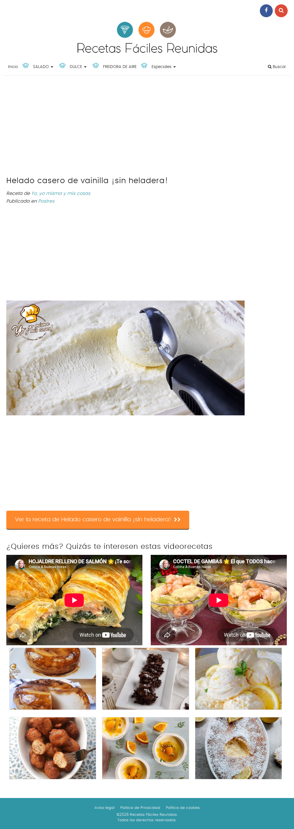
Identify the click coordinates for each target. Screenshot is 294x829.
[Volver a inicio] (147, 54)
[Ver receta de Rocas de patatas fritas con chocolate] (145, 679)
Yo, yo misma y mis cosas (60, 193)
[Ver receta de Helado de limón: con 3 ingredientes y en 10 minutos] (238, 679)
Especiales (161, 67)
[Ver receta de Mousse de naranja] (145, 748)
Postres (46, 201)
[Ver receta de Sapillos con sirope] (52, 748)
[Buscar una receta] (281, 10)
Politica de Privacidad (140, 808)
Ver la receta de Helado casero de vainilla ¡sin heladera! (93, 519)
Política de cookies (183, 808)
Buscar (279, 67)
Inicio (13, 67)
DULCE (76, 67)
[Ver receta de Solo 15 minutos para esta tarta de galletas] (52, 679)
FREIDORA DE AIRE (120, 67)
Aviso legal (104, 808)
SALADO (41, 67)
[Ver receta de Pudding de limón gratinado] (238, 748)
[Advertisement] (147, 127)
